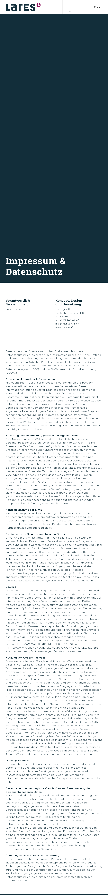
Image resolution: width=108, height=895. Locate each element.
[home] (23, 7)
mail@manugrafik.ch (67, 323)
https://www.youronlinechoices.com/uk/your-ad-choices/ (46, 647)
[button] (94, 7)
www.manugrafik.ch (66, 327)
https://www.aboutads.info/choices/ (41, 644)
